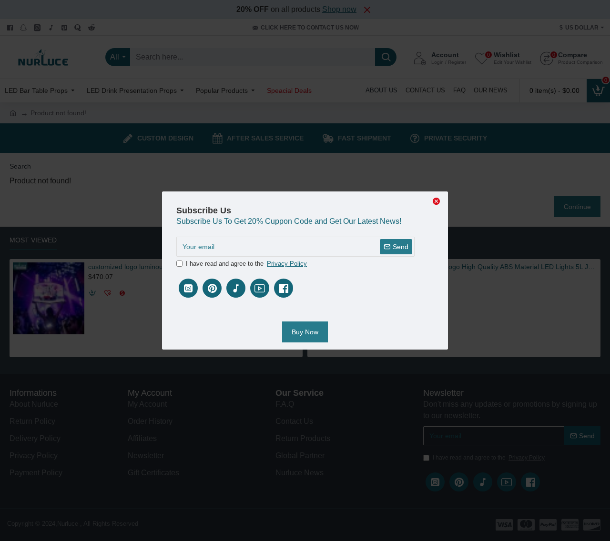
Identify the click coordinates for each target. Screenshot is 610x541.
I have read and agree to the (246, 263)
